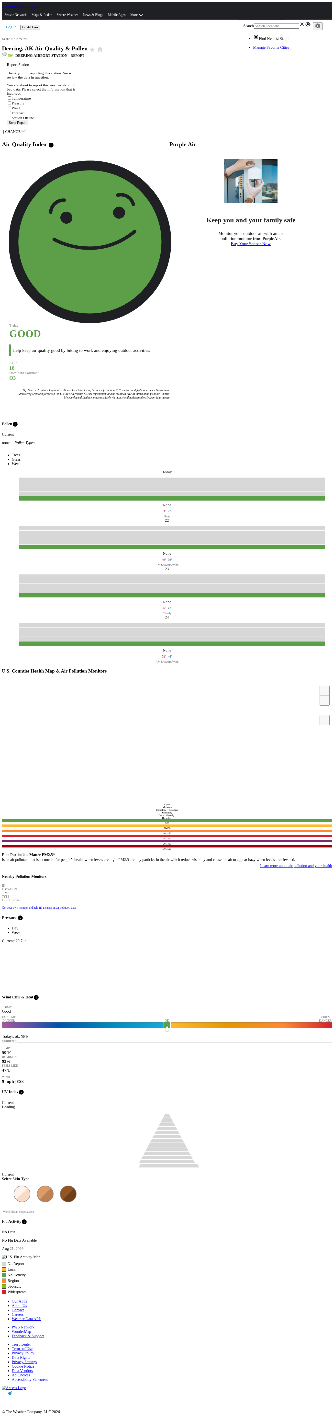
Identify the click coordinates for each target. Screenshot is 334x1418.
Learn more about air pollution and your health (296, 866)
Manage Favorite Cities (271, 47)
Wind (16, 108)
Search (248, 26)
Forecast (18, 113)
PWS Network (23, 1327)
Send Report (17, 123)
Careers (17, 1314)
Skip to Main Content (19, 6)
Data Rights (21, 1357)
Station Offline (23, 118)
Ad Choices (21, 1375)
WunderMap (21, 1331)
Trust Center (21, 1344)
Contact (18, 1310)
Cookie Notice (23, 1366)
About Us (19, 1306)
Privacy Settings (24, 1362)
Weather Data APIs (26, 1319)
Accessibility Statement (30, 1379)
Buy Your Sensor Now (251, 243)
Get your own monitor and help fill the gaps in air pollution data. (39, 907)
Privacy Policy (23, 1353)
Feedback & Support (28, 1336)
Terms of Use (22, 1349)
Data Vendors (22, 1371)
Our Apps (19, 1301)
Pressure (18, 103)
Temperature (21, 98)
